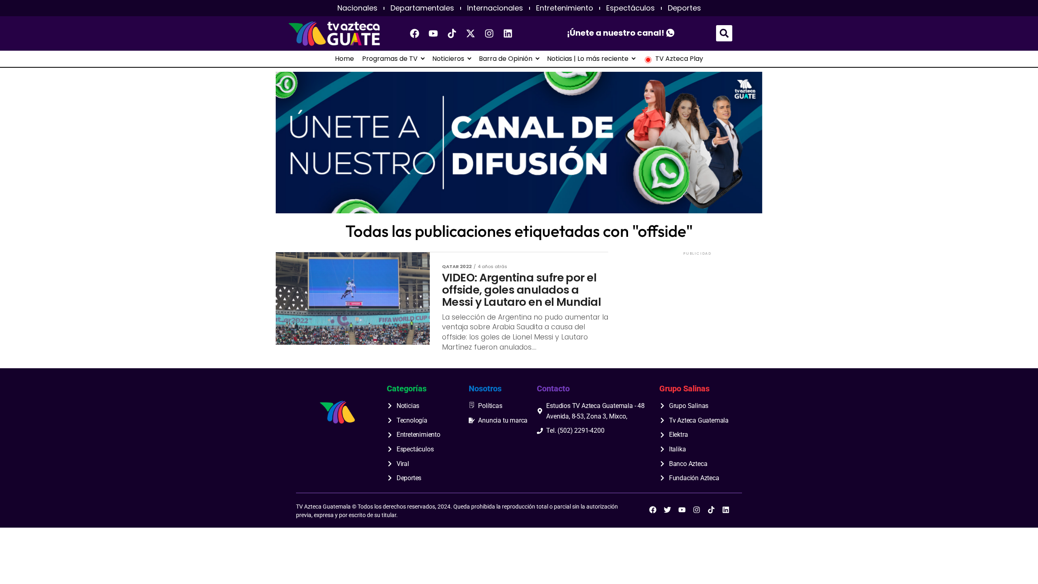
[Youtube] (433, 33)
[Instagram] (489, 33)
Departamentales (422, 8)
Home (344, 59)
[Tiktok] (452, 33)
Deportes (684, 8)
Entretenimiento (564, 8)
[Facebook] (414, 33)
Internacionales (495, 8)
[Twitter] (667, 509)
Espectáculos (630, 8)
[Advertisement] (697, 308)
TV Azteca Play (679, 59)
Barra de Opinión (505, 59)
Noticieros (448, 59)
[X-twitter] (470, 33)
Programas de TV (390, 59)
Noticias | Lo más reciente (587, 59)
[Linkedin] (508, 33)
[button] (724, 33)
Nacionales (357, 8)
